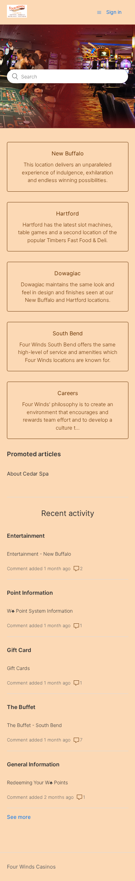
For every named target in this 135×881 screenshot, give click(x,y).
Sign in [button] (114, 12)
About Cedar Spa (27, 473)
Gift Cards (18, 668)
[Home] (17, 15)
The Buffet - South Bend (34, 725)
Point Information (30, 592)
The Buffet (21, 706)
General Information (33, 764)
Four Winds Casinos (31, 866)
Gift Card (19, 650)
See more (19, 817)
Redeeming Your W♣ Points (37, 782)
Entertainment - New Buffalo (39, 554)
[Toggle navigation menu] (99, 12)
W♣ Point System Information (40, 611)
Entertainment (26, 535)
